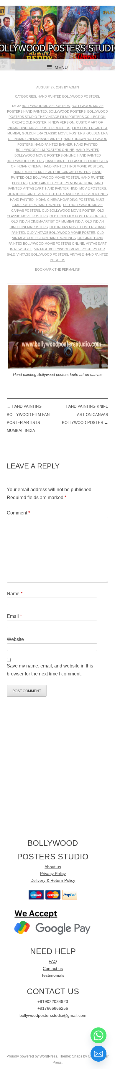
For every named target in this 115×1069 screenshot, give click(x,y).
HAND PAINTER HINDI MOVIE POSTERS (75, 188)
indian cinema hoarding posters (64, 199)
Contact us (53, 968)
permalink (71, 269)
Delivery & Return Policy (52, 880)
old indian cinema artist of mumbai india (47, 221)
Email (14, 616)
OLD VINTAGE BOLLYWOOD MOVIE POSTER (61, 232)
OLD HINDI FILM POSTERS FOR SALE (78, 216)
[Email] (98, 1054)
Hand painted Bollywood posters (68, 96)
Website (15, 639)
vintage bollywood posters (42, 254)
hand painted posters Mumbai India (60, 183)
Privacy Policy (53, 873)
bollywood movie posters (46, 106)
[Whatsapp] (98, 1035)
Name (14, 593)
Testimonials (52, 975)
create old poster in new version (43, 122)
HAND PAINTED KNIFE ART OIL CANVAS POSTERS (52, 172)
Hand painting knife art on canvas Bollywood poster (85, 414)
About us (53, 867)
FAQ (53, 961)
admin (74, 87)
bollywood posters (67, 111)
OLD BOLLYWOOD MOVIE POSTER (69, 210)
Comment (18, 512)
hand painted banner (53, 144)
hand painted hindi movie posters (72, 166)
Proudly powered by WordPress (31, 1056)
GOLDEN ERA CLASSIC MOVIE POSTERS (53, 133)
